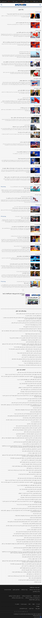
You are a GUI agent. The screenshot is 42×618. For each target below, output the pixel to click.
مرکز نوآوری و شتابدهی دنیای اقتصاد (14, 596)
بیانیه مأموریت (31, 608)
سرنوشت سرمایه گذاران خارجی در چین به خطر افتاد (21, 126)
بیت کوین (12, 1)
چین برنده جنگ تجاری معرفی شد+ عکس (23, 22)
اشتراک (29, 604)
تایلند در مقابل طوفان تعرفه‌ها (25, 80)
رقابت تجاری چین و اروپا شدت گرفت (24, 70)
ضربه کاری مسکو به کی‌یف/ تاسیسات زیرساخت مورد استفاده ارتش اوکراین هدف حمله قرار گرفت (26, 359)
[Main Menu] (40, 5)
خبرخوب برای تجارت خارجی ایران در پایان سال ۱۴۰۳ (21, 208)
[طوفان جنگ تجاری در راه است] (35, 144)
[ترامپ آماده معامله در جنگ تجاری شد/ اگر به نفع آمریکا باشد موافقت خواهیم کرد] (35, 170)
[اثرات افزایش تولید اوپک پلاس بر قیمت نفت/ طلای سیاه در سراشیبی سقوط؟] (35, 179)
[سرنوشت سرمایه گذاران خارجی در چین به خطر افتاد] (35, 127)
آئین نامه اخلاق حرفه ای (23, 608)
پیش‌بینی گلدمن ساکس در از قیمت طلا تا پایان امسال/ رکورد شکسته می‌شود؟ (29, 353)
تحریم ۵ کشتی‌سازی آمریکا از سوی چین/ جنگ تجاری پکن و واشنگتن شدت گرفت (16, 42)
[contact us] (17, 611)
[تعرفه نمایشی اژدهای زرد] (35, 248)
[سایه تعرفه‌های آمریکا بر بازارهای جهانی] (35, 259)
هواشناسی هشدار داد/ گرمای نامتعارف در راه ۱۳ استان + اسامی (31, 357)
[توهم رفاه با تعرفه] (35, 189)
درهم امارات (22, 1)
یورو (32, 1)
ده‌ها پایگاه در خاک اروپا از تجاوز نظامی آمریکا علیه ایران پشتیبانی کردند (30, 328)
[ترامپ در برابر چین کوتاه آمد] (35, 110)
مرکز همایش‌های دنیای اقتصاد (26, 596)
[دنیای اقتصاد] (20, 4)
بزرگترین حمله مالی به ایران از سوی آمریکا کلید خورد (33, 381)
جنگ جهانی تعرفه (27, 283)
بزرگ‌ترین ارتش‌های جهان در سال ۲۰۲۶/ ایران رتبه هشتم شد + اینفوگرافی (29, 387)
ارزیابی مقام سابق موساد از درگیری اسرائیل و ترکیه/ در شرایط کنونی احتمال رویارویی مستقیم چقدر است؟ (25, 349)
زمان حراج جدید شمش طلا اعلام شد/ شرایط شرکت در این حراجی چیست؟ (29, 365)
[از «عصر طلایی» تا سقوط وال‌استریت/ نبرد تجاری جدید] (35, 229)
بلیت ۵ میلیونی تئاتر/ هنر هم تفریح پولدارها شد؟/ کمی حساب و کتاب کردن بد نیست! (27, 413)
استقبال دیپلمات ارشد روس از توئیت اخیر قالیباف (33, 351)
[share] (19, 611)
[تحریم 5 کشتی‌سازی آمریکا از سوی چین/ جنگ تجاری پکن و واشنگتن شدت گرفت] (35, 45)
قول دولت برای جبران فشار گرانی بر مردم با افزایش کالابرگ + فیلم (31, 389)
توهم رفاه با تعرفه (27, 188)
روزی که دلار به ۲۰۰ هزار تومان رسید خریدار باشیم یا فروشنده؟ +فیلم (30, 462)
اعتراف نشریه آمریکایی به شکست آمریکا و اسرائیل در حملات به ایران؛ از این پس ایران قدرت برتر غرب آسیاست (24, 470)
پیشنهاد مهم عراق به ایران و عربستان (35, 411)
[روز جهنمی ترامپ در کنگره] (35, 219)
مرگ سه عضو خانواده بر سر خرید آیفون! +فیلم (34, 468)
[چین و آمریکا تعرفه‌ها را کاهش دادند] (35, 100)
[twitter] (25, 611)
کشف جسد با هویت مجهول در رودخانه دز (34, 453)
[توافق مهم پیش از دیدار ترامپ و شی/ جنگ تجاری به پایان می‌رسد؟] (35, 16)
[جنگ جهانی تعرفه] (35, 284)
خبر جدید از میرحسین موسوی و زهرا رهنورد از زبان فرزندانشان (31, 355)
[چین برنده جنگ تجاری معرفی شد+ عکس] (35, 25)
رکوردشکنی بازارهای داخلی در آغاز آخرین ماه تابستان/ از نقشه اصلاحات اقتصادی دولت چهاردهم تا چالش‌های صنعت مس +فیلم (21, 437)
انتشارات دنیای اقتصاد (36, 596)
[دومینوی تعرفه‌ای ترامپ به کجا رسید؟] (35, 239)
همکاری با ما (17, 604)
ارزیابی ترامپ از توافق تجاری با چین (24, 90)
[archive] (15, 611)
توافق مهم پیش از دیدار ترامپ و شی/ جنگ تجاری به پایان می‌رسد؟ (18, 14)
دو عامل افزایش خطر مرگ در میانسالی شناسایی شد (33, 315)
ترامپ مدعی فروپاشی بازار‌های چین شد (23, 152)
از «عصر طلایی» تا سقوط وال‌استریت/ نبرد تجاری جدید (21, 226)
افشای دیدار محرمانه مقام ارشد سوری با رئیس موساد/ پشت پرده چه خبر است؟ (29, 398)
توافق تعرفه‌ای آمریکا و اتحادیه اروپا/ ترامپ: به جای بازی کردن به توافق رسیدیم (16, 62)
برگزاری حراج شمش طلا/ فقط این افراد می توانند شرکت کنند (32, 417)
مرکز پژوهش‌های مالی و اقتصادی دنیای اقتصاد (32, 597)
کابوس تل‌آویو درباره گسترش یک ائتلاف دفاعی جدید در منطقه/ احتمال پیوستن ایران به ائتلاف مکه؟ (25, 458)
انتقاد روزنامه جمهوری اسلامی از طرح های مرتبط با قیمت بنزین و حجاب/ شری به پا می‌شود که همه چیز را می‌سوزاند (23, 374)
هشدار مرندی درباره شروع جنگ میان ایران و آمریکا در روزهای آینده (30, 391)
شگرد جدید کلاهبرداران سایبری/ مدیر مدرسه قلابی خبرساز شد (32, 443)
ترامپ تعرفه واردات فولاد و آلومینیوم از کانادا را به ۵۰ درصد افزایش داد (18, 198)
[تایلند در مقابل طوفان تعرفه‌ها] (35, 83)
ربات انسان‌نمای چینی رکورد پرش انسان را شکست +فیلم (32, 431)
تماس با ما (38, 604)
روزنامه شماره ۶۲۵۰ (3, 186)
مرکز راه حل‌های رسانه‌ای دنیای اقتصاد (17, 597)
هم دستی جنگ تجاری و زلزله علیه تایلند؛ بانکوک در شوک (20, 117)
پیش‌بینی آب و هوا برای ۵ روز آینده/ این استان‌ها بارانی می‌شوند (31, 335)
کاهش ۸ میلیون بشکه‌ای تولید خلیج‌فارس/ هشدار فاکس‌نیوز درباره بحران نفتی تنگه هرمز (27, 441)
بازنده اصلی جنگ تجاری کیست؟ (24, 53)
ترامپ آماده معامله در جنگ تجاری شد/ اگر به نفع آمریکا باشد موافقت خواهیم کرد (16, 168)
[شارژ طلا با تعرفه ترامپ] (35, 273)
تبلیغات (33, 604)
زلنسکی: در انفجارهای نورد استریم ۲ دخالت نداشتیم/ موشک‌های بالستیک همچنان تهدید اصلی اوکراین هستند (24, 415)
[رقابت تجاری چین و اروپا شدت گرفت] (35, 73)
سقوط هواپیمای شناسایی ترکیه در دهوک (35, 472)
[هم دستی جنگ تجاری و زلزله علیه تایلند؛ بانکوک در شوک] (35, 120)
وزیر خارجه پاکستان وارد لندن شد (36, 421)
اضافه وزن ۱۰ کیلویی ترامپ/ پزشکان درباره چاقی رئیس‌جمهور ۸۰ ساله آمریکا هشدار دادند (27, 427)
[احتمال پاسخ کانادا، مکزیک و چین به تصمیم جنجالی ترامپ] (35, 266)
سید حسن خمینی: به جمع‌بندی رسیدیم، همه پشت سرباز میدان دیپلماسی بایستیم (28, 313)
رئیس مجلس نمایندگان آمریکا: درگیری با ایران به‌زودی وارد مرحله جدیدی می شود (28, 425)
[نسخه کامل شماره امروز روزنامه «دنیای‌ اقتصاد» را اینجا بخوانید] (33, 299)
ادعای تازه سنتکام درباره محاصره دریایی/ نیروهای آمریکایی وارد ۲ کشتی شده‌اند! (29, 435)
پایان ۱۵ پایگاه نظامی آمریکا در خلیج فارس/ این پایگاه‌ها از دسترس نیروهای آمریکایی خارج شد (26, 466)
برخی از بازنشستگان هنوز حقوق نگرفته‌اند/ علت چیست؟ (32, 363)
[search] (1, 4)
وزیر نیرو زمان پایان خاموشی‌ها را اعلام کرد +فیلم (33, 439)
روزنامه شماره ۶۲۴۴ (3, 216)
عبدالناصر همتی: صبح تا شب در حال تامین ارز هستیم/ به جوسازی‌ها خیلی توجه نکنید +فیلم (27, 429)
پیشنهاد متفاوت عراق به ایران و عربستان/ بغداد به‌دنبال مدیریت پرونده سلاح (29, 372)
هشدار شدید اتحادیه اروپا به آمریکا (24, 158)
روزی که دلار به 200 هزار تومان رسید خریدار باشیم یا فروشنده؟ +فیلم (30, 568)
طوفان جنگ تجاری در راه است (25, 142)
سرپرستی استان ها (24, 604)
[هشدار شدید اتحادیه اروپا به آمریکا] (35, 161)
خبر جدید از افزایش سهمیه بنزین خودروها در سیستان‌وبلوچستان (31, 339)
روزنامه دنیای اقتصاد (24, 589)
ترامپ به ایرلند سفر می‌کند (37, 407)
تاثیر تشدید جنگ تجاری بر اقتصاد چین (23, 32)
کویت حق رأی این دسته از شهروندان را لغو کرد (34, 385)
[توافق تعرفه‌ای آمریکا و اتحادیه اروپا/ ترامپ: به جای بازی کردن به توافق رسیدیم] (35, 63)
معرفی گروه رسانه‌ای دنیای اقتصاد (34, 589)
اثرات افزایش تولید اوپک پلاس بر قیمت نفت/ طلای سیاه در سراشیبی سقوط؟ (17, 177)
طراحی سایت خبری (37, 617)
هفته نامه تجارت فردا (7, 589)
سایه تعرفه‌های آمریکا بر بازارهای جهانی (23, 256)
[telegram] (23, 611)
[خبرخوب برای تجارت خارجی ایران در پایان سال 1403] (35, 209)
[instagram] (27, 611)
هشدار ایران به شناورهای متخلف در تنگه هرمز (34, 423)
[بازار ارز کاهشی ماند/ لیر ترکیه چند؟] (35, 135)
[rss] (21, 611)
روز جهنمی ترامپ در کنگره (25, 218)
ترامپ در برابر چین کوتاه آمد (25, 108)
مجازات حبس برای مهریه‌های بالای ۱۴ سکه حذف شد (33, 324)
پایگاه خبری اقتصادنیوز (36, 591)
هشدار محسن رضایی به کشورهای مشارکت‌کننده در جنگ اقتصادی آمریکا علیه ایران (28, 433)
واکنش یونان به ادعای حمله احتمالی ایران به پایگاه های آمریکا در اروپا (30, 383)
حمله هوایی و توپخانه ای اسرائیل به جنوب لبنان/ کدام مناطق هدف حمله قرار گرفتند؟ (28, 409)
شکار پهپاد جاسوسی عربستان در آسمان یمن (34, 400)
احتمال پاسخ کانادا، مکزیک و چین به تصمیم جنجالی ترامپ (20, 264)
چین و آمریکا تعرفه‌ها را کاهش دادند (24, 99)
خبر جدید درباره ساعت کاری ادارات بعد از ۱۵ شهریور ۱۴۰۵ (32, 326)
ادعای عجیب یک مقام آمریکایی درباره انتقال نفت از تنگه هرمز (31, 449)
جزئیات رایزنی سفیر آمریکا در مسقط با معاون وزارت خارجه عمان (31, 464)
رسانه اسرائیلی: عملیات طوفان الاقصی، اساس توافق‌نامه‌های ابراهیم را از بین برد (29, 379)
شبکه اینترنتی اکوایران (16, 589)
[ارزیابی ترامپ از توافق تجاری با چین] (35, 93)
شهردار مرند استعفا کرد (37, 476)
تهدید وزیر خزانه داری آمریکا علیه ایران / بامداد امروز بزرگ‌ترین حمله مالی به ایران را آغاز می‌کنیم (26, 322)
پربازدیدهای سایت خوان (21, 311)
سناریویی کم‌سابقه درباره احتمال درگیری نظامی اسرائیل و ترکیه (31, 361)
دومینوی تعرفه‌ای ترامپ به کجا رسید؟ (23, 237)
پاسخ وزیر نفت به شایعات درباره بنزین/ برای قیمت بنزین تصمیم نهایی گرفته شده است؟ (27, 347)
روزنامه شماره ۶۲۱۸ (3, 281)
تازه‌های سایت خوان (21, 370)
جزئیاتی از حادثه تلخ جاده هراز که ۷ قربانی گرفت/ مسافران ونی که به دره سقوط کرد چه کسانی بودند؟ (25, 337)
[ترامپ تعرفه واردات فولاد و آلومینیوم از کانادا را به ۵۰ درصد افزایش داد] (35, 199)
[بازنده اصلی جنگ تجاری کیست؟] (35, 54)
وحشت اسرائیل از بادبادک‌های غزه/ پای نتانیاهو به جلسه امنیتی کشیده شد (29, 474)
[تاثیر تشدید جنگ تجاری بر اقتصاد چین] (35, 35)
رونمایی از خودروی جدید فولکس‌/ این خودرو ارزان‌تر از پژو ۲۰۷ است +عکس (29, 393)
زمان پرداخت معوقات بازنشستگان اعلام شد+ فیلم (33, 342)
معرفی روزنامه (37, 608)
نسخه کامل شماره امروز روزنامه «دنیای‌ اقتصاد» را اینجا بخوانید (13, 294)
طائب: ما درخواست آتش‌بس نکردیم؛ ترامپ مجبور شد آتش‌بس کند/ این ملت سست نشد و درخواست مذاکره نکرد (23, 419)
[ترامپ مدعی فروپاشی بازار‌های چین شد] (35, 154)
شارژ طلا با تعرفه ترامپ (26, 273)
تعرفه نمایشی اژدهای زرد (26, 247)
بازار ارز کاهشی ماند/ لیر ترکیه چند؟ (24, 132)
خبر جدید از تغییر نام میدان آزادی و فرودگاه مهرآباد (33, 333)
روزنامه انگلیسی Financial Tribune (34, 599)
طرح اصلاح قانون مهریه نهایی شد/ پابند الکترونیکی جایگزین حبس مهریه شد (29, 320)
